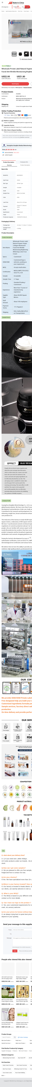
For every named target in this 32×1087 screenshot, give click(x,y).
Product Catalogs (23, 1037)
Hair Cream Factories (22, 1065)
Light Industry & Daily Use (11, 11)
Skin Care (20, 11)
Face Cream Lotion (7, 1072)
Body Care (18, 1040)
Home (3, 11)
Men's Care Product (20, 1043)
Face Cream (26, 11)
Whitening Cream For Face (20, 1069)
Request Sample (27, 87)
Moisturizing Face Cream (9, 1058)
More (3, 1075)
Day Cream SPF (21, 1058)
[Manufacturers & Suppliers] (16, 2)
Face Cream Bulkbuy (20, 1072)
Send (15, 951)
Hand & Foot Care (6, 1043)
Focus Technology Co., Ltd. (19, 1081)
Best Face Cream (7, 1069)
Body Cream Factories (8, 1065)
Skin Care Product (6, 1040)
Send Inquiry (15, 84)
